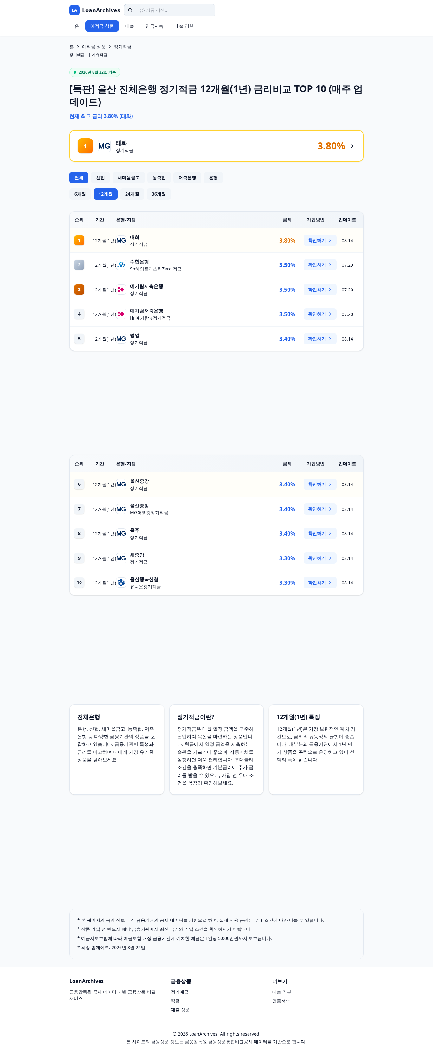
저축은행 (187, 177)
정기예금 (77, 54)
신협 (100, 177)
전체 (78, 177)
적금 (175, 1001)
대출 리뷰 (184, 26)
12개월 (106, 194)
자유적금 (99, 54)
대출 (129, 26)
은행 (213, 177)
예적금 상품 (102, 26)
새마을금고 (129, 177)
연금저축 (154, 26)
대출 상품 (180, 1009)
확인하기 (317, 240)
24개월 (132, 194)
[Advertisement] (216, 403)
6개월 (80, 194)
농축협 (159, 177)
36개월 (159, 194)
